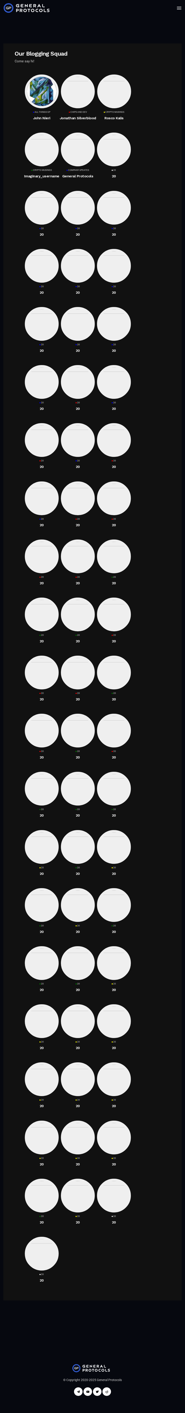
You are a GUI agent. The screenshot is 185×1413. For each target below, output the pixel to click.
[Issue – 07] (92, 1368)
